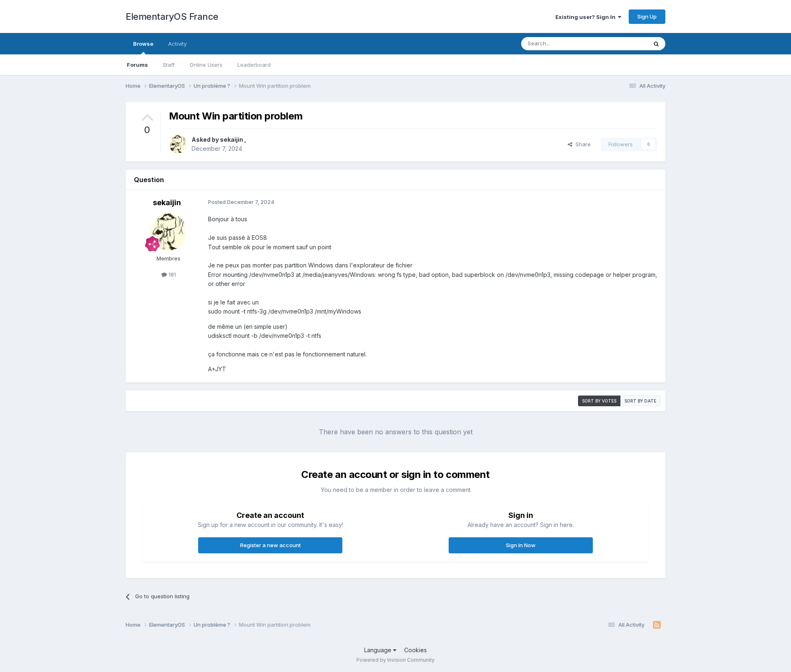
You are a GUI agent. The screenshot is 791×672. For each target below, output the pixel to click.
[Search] (656, 43)
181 (171, 274)
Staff (169, 64)
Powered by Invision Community (395, 660)
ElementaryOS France (172, 16)
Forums (137, 64)
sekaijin (232, 139)
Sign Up (647, 16)
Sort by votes (599, 400)
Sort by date (640, 400)
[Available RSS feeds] (656, 625)
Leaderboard (254, 64)
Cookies (415, 649)
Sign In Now (521, 545)
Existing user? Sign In (586, 17)
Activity (177, 43)
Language (378, 649)
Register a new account (270, 545)
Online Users (206, 64)
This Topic (623, 43)
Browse (143, 43)
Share (581, 144)
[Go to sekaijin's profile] (178, 144)
